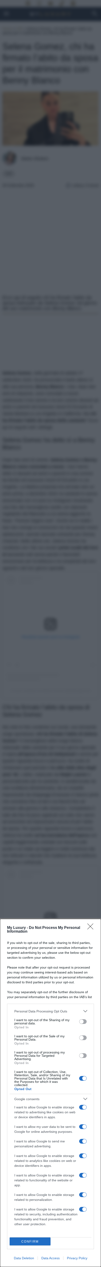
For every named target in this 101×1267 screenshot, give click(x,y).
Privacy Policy (77, 1258)
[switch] (83, 1021)
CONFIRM (30, 1241)
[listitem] (50, 1011)
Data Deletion (24, 1258)
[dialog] (50, 1093)
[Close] (91, 928)
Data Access (50, 1258)
